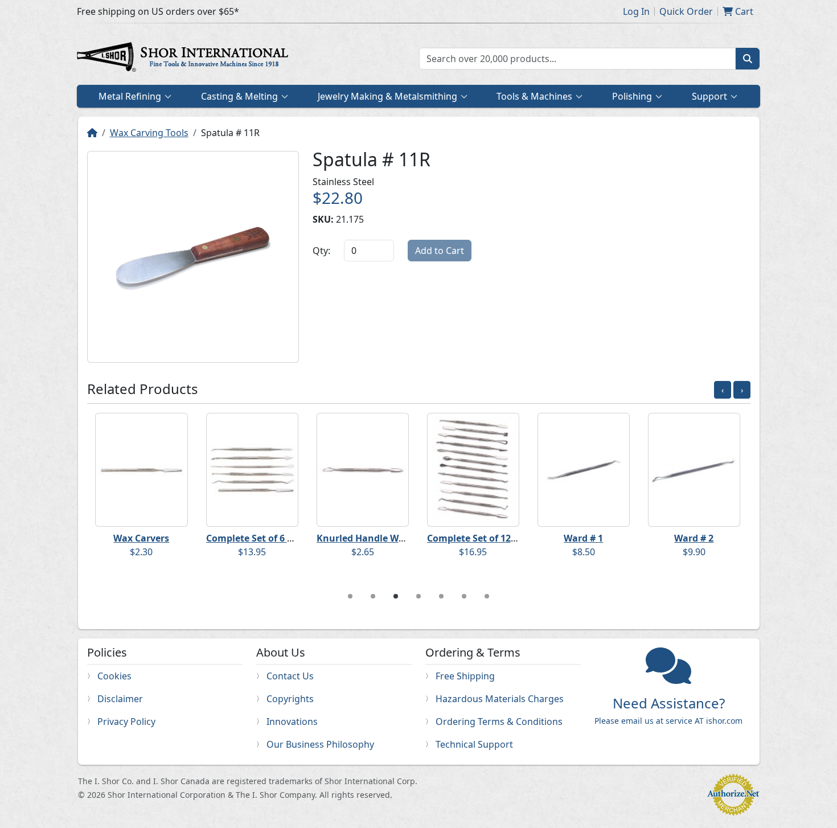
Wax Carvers (141, 538)
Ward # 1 (583, 538)
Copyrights (290, 698)
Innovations (292, 721)
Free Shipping (465, 676)
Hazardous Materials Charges (500, 698)
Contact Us (290, 676)
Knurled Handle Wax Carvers (381, 538)
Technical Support (474, 744)
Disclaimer (120, 698)
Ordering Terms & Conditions (499, 721)
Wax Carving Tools (149, 132)
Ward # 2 (693, 538)
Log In (636, 11)
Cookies (114, 676)
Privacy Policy (126, 721)
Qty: (321, 250)
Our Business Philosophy (320, 744)
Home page (185, 59)
